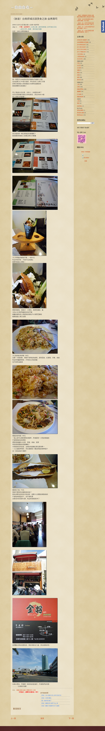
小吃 (78, 84)
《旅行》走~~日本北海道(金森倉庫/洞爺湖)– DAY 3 (85, 31)
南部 (78, 77)
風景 (78, 103)
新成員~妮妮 (80, 112)
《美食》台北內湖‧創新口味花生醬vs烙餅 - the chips (85, 19)
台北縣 (79, 68)
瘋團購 (79, 91)
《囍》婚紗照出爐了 (46, 700)
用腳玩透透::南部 (21, 690)
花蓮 (78, 75)
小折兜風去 (80, 54)
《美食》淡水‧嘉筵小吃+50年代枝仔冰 (50, 695)
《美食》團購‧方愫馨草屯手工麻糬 (49, 706)
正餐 (78, 86)
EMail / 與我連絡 (85, 152)
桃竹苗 (79, 79)
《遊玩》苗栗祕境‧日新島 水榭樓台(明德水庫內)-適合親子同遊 (85, 16)
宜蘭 (78, 70)
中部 (78, 63)
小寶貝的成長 (80, 56)
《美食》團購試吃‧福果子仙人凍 (49, 703)
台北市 (79, 65)
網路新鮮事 (80, 96)
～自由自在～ (22, 7)
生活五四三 (80, 59)
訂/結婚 (79, 94)
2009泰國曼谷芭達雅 (82, 42)
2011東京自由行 (81, 47)
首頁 (42, 718)
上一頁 (13, 718)
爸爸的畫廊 (80, 110)
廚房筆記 (79, 106)
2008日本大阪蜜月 (82, 40)
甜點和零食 (80, 89)
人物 (78, 101)
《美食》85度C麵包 (45, 698)
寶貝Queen (80, 115)
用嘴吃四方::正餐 (31, 690)
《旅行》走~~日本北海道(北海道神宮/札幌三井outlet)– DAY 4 (85, 23)
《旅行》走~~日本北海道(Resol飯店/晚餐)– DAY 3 (85, 27)
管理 (85, 161)
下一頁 (71, 718)
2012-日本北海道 (81, 49)
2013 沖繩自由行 (81, 52)
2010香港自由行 (81, 44)
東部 (78, 72)
